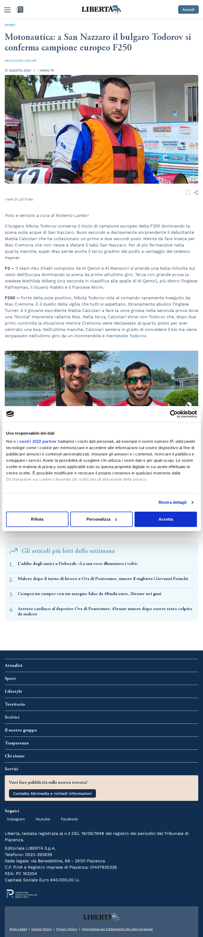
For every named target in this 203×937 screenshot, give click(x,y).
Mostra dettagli (173, 502)
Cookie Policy (41, 929)
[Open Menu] (7, 9)
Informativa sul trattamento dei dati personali (117, 929)
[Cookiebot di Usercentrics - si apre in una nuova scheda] (174, 414)
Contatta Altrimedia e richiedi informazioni (52, 793)
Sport (10, 25)
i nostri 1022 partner (37, 441)
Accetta (166, 519)
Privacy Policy (66, 929)
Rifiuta (37, 519)
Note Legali (18, 929)
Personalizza (98, 519)
